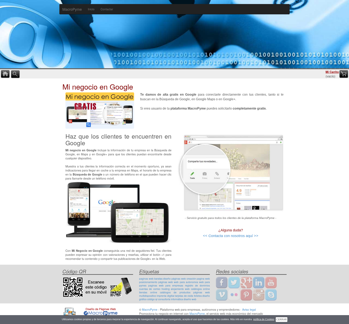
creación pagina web (198, 278)
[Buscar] (15, 74)
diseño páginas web (174, 278)
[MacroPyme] (174, 33)
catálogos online (200, 289)
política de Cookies (263, 319)
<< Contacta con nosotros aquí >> (230, 236)
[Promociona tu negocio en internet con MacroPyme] (90, 311)
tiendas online (148, 292)
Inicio (91, 9)
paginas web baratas (151, 278)
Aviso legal (249, 309)
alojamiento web (180, 289)
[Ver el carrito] (344, 74)
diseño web (190, 299)
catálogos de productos (175, 292)
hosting (166, 289)
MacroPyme (72, 9)
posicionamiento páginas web (156, 282)
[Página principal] (5, 74)
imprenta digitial (165, 295)
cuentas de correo (149, 289)
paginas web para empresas (165, 285)
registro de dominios (197, 285)
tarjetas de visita (184, 295)
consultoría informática (170, 299)
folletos (198, 295)
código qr (152, 299)
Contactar (107, 9)
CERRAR (281, 319)
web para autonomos (186, 282)
